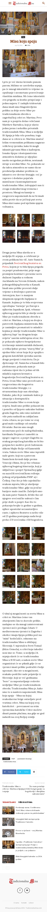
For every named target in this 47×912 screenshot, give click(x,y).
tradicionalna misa (9, 761)
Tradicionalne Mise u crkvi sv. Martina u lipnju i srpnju (12, 789)
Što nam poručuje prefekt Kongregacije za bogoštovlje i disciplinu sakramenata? (34, 790)
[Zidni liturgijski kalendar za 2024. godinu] (8, 859)
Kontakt (24, 903)
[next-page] (7, 867)
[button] (10, 3)
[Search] (43, 3)
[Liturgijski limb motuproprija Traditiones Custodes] (8, 822)
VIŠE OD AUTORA (25, 802)
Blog (23, 37)
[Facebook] (20, 890)
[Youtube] (27, 890)
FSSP (13, 759)
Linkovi (31, 903)
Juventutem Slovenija (24, 759)
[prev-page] (3, 867)
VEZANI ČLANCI (9, 802)
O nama (16, 903)
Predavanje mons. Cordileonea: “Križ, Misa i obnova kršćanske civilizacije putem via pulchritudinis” (30, 810)
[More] (34, 771)
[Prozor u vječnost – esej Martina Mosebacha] (8, 833)
